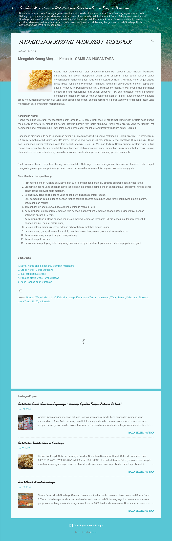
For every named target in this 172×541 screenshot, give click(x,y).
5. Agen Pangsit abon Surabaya (35, 281)
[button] (152, 40)
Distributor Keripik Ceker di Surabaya (40, 443)
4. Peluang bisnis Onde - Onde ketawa (38, 277)
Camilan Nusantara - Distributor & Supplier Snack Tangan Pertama (73, 8)
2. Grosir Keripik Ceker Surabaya (35, 269)
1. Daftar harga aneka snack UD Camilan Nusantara (46, 265)
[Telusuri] (159, 9)
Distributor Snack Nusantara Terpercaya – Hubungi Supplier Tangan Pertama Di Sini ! (69, 404)
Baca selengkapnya (141, 432)
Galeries (93, 532)
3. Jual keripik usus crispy (32, 273)
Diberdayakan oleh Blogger (88, 525)
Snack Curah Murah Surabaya (36, 482)
